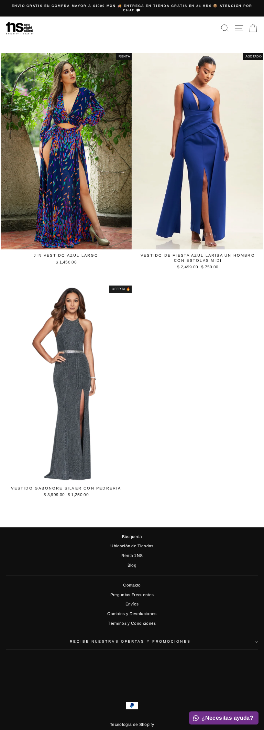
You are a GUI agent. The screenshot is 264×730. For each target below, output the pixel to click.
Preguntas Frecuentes (132, 594)
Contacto (132, 585)
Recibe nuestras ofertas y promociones (130, 641)
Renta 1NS (132, 555)
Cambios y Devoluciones (131, 613)
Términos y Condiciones (132, 623)
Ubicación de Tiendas (131, 546)
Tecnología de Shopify (132, 724)
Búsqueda (132, 536)
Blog (132, 565)
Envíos (132, 604)
